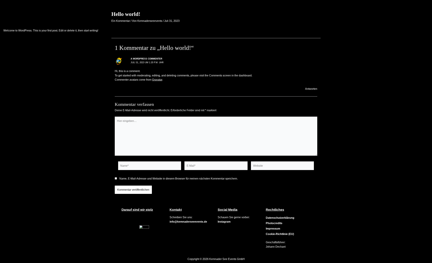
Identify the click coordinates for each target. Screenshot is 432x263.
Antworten (311, 88)
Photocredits (274, 223)
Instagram (224, 221)
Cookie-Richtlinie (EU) (280, 234)
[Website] (282, 166)
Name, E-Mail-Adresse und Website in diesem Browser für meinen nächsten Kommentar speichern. (178, 178)
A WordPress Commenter (146, 58)
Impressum (273, 228)
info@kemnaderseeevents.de (188, 221)
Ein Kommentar (120, 20)
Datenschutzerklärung (280, 217)
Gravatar (157, 79)
